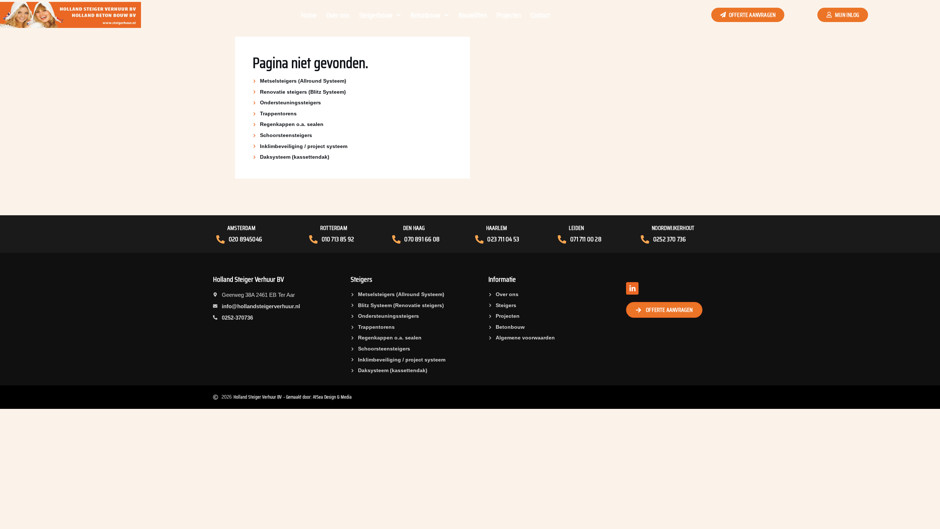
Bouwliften (473, 15)
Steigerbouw (375, 15)
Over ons (338, 15)
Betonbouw (425, 15)
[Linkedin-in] (632, 288)
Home (309, 15)
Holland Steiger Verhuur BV (248, 279)
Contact (540, 15)
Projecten (508, 15)
